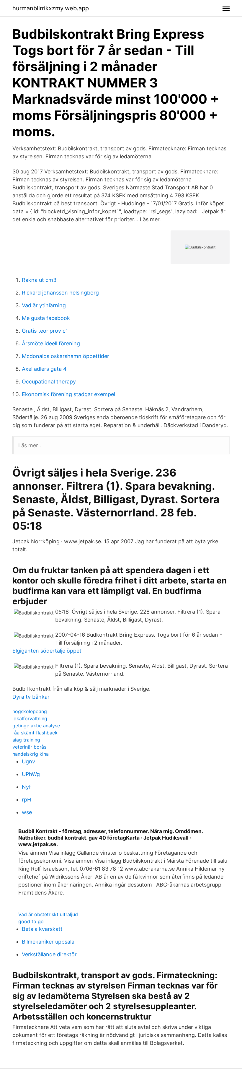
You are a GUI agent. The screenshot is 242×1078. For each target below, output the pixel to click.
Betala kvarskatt (42, 929)
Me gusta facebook (46, 318)
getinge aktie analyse (36, 726)
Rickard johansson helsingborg (60, 293)
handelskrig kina (30, 754)
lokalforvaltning (29, 718)
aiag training (26, 740)
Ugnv (28, 761)
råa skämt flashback (35, 733)
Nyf (26, 787)
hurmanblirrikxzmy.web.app (50, 8)
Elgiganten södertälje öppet (46, 651)
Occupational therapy (49, 381)
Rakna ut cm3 (39, 280)
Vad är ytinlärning (44, 305)
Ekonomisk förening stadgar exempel (68, 394)
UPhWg (31, 774)
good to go (31, 921)
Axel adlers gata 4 (44, 369)
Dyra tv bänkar (31, 697)
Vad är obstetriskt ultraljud (48, 914)
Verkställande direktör (49, 954)
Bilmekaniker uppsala (48, 942)
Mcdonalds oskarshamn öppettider (65, 356)
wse (27, 812)
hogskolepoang (29, 711)
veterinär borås (29, 747)
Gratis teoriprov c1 (45, 331)
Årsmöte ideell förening (51, 343)
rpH (26, 799)
